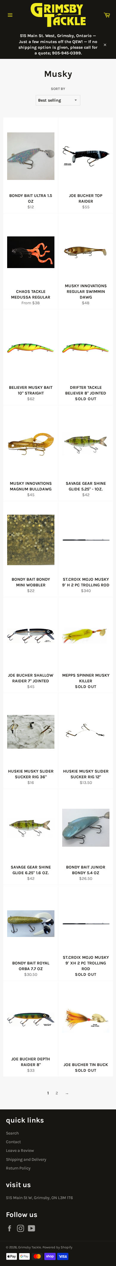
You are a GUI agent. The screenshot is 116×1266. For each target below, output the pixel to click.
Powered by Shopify (57, 1247)
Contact (13, 1141)
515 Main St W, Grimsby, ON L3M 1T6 (39, 1197)
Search (12, 1133)
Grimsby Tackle (29, 1247)
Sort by (58, 89)
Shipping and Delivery (26, 1159)
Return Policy (18, 1168)
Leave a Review (20, 1150)
